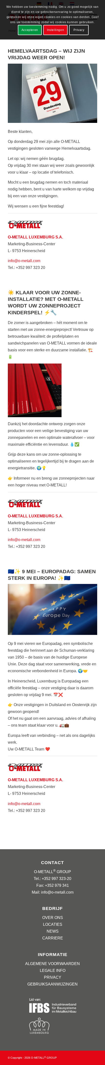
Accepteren (29, 30)
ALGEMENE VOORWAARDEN (52, 964)
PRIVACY (52, 977)
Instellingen (55, 30)
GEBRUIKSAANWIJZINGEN (52, 984)
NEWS (53, 931)
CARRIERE (52, 938)
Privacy (79, 30)
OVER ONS (52, 918)
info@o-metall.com (24, 261)
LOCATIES (52, 924)
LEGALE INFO (52, 970)
